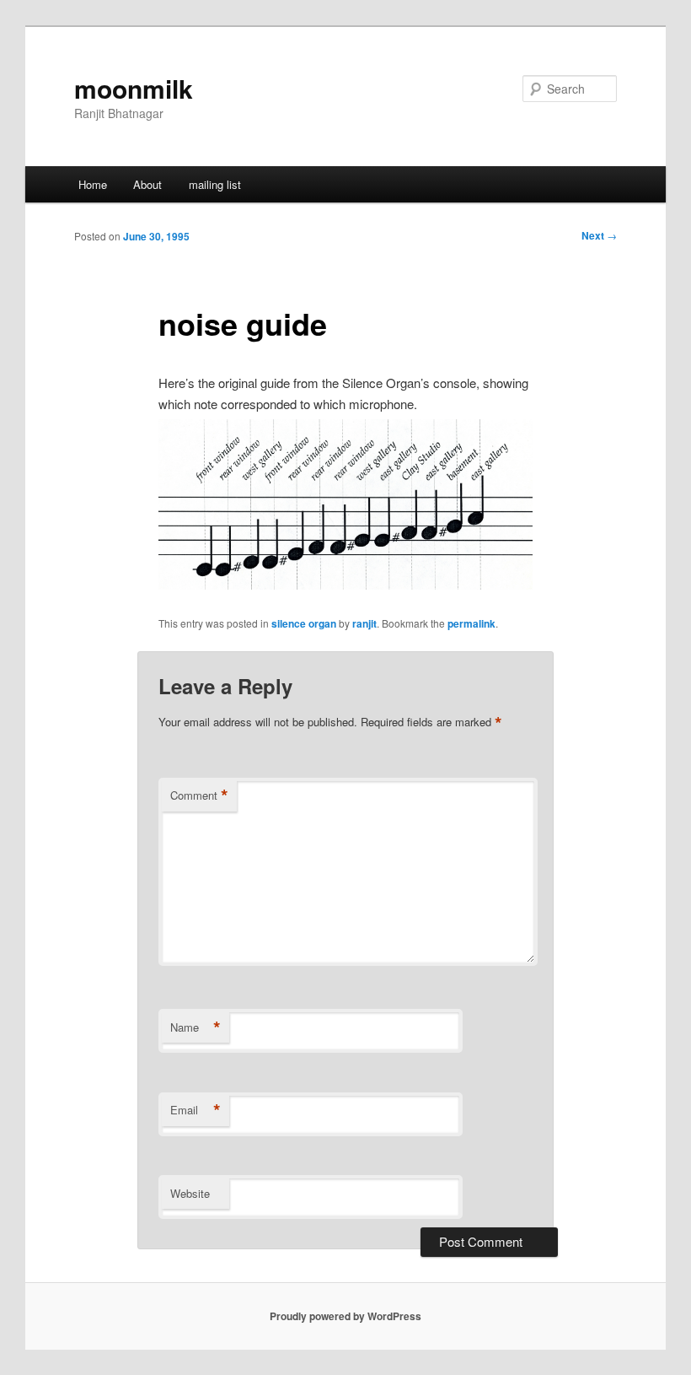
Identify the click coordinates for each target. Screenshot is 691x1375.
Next (599, 235)
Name (195, 1027)
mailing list (215, 184)
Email (195, 1110)
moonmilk (133, 88)
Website (190, 1193)
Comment (199, 795)
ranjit (364, 623)
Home (92, 184)
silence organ (303, 623)
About (147, 184)
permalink (471, 623)
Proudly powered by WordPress (345, 1316)
